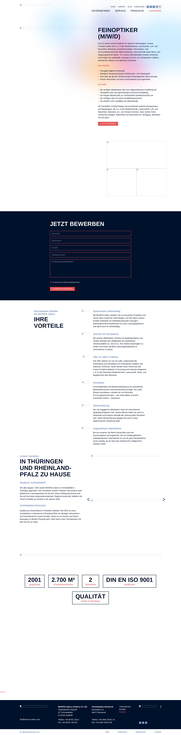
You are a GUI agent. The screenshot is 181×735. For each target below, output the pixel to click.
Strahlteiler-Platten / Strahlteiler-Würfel (13, 652)
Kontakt (121, 7)
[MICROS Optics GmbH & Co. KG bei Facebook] (154, 7)
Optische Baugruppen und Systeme (12, 677)
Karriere (2, 692)
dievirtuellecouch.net (30, 732)
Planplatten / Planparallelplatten (11, 643)
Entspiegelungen (6, 659)
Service (2, 690)
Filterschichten (5, 663)
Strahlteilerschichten (7, 665)
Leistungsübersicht (6, 674)
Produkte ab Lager (6, 679)
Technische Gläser (6, 672)
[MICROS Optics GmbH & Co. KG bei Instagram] (151, 7)
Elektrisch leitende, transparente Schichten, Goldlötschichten (20, 666)
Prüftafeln (3, 685)
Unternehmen (4, 637)
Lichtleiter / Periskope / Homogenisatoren (14, 650)
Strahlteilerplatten (6, 683)
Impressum (122, 732)
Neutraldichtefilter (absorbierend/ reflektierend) (16, 681)
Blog (130, 7)
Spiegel (2, 646)
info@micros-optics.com (30, 719)
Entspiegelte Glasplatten (8, 654)
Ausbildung (4, 694)
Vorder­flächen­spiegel (7, 675)
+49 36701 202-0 (72, 720)
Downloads (139, 7)
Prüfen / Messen (5, 688)
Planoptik (3, 641)
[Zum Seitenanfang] (160, 707)
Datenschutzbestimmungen (72, 282)
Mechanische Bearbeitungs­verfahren (12, 670)
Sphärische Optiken (6, 656)
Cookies (158, 732)
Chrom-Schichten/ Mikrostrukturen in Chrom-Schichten (18, 668)
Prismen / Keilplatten (7, 648)
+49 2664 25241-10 (106, 720)
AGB (107, 732)
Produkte (3, 639)
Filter (1, 645)
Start (113, 7)
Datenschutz (141, 732)
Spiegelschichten (6, 661)
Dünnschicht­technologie (8, 657)
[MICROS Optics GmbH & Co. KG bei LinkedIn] (148, 7)
